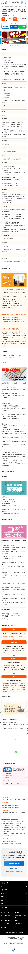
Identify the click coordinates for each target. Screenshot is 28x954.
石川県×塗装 (4, 805)
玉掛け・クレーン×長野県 (15, 823)
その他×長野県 (13, 835)
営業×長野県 (22, 833)
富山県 (7, 799)
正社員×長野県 (4, 841)
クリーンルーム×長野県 (19, 816)
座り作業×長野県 (5, 823)
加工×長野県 (14, 814)
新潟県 (15, 799)
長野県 (19, 799)
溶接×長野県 (4, 829)
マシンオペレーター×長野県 (7, 816)
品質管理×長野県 (14, 819)
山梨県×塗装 (17, 807)
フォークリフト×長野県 (19, 821)
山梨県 (23, 799)
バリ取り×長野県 (11, 829)
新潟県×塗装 (4, 807)
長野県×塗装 (11, 807)
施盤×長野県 (22, 827)
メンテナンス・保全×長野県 (7, 821)
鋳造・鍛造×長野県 (5, 827)
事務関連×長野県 (5, 831)
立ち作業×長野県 (14, 827)
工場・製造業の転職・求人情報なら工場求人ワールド (11, 6)
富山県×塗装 (11, 805)
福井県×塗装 (17, 805)
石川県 (2, 799)
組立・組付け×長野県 (5, 814)
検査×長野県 (12, 812)
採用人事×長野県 (5, 835)
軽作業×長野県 (4, 812)
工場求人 (24, 6)
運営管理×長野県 (20, 829)
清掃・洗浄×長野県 (5, 819)
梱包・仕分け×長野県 (20, 812)
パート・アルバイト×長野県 (7, 843)
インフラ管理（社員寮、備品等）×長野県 (10, 833)
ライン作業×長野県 (5, 825)
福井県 (11, 799)
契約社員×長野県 (12, 841)
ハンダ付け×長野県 (15, 825)
